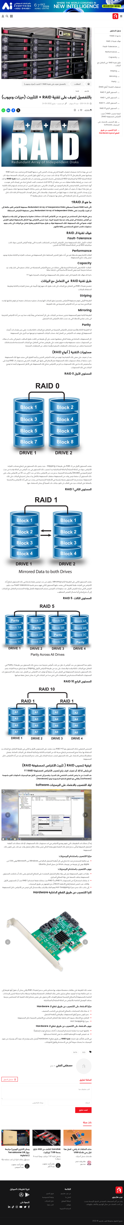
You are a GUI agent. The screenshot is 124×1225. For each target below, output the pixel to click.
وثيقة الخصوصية (48, 1197)
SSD (83, 1052)
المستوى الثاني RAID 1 (109, 97)
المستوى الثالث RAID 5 (108, 103)
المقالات (77, 84)
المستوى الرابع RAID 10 (108, 108)
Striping (113, 71)
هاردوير (87, 91)
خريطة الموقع (66, 1201)
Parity (114, 81)
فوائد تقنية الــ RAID (113, 41)
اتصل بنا (68, 1197)
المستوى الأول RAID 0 (108, 92)
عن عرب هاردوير (66, 1193)
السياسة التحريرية (65, 1208)
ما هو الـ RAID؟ (115, 36)
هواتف (68, 1204)
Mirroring (113, 76)
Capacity (113, 57)
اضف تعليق (83, 1110)
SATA (75, 1052)
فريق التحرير (50, 1193)
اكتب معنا (50, 1204)
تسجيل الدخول (8, 1079)
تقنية (77, 91)
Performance (111, 52)
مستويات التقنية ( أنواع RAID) (110, 87)
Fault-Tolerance (110, 46)
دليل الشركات (49, 1201)
